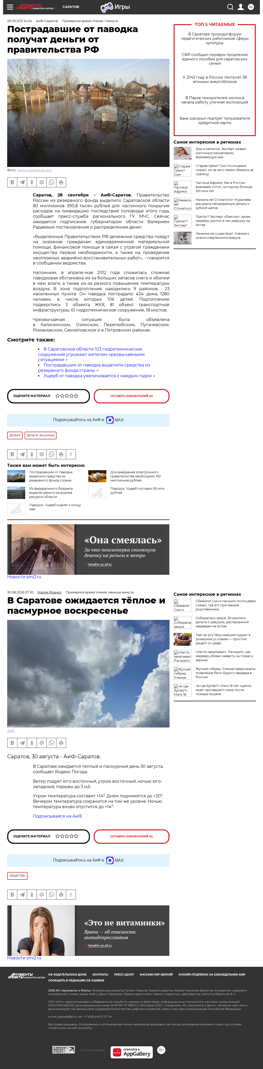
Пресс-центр (124, 974)
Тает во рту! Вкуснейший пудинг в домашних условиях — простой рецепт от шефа (223, 639)
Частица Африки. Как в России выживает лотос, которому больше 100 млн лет (224, 187)
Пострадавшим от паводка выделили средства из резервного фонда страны (94, 368)
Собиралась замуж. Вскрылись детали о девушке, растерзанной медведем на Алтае (222, 622)
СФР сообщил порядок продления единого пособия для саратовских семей (215, 59)
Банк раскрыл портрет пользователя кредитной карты (215, 120)
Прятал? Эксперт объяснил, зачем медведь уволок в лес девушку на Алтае (223, 221)
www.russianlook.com (34, 170)
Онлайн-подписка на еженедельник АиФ (212, 974)
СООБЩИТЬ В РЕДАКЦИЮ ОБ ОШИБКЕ (76, 980)
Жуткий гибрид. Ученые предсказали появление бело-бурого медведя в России (226, 673)
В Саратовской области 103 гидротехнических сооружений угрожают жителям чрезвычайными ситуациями (91, 354)
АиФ (10, 731)
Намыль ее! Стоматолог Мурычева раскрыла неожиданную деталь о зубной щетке (223, 204)
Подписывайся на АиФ (57, 816)
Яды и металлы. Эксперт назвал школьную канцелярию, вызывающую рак (221, 153)
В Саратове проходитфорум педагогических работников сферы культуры (215, 38)
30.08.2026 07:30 (20, 592)
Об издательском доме (67, 974)
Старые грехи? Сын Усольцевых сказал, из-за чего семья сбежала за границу (224, 170)
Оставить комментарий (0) (131, 396)
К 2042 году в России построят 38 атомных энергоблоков (215, 79)
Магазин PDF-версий (156, 974)
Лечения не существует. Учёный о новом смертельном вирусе (222, 236)
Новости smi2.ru (24, 576)
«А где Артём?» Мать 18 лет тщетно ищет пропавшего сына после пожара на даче (223, 690)
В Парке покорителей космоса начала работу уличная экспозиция (214, 100)
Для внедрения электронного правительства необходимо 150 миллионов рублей (135, 476)
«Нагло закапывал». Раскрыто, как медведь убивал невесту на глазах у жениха (224, 656)
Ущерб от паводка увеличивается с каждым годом (98, 375)
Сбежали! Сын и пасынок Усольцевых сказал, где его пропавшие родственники (226, 605)
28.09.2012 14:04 (19, 21)
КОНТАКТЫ (100, 974)
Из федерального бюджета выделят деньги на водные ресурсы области (51, 493)
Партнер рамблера (92, 1050)
